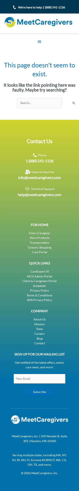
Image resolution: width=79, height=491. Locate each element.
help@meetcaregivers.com (39, 194)
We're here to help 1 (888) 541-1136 (41, 7)
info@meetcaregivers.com (39, 177)
